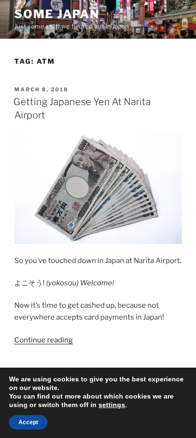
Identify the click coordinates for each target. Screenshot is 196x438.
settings (111, 405)
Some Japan (56, 14)
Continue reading (43, 340)
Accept (28, 422)
